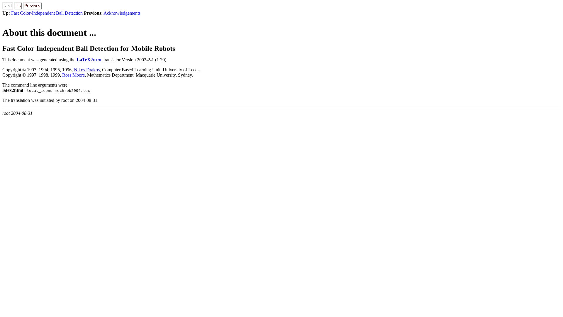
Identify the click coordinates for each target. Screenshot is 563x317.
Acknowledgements (122, 13)
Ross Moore (73, 74)
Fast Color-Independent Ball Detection (47, 13)
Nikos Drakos (87, 69)
